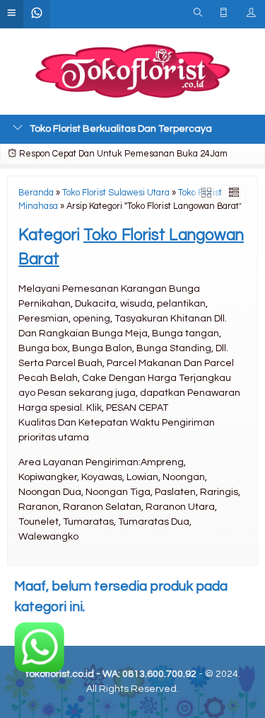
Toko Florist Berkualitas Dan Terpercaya (121, 129)
